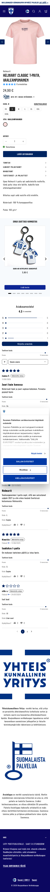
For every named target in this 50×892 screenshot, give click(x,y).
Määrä (6, 136)
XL (31, 109)
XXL (38, 109)
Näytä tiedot (36, 453)
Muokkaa (23, 470)
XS (6, 109)
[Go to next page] (32, 631)
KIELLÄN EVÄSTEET (25, 478)
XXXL (7, 114)
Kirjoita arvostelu (25, 343)
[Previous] (4, 258)
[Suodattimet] (4, 362)
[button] (4, 11)
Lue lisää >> (43, 2)
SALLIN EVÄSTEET (25, 461)
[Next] (45, 258)
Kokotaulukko (40, 104)
